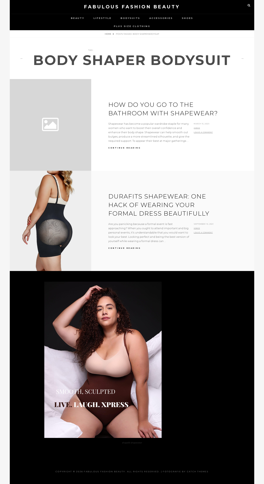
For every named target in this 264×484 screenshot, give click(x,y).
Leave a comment (203, 132)
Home (108, 34)
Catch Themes (198, 471)
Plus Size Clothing (132, 26)
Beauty (77, 18)
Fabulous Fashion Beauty (132, 7)
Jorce (197, 128)
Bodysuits (130, 18)
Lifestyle (103, 18)
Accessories (161, 18)
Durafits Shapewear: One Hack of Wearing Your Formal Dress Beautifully (158, 205)
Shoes (187, 18)
